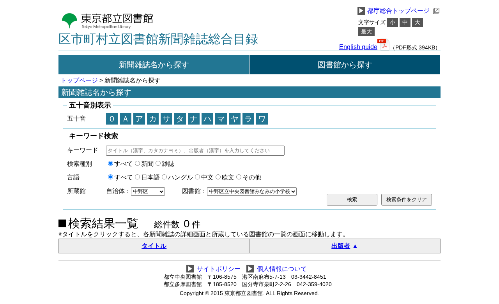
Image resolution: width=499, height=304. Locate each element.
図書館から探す (345, 64)
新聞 (147, 163)
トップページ (79, 80)
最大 (366, 32)
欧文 (228, 177)
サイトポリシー (219, 268)
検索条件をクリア (406, 199)
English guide (358, 47)
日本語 (150, 177)
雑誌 (168, 163)
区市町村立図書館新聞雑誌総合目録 (158, 39)
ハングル (180, 177)
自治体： (118, 191)
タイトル (154, 245)
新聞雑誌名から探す (154, 64)
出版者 (340, 245)
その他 (251, 177)
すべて (123, 163)
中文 (207, 177)
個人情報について (282, 268)
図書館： (194, 191)
